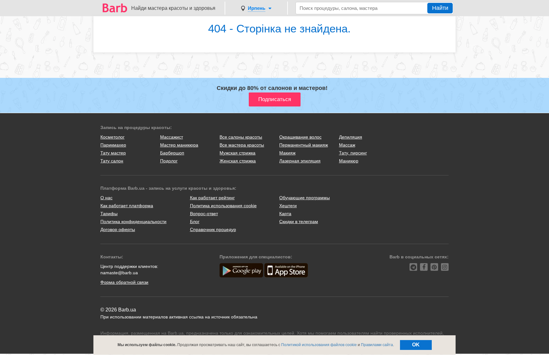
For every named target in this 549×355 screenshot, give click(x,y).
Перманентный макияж (303, 144)
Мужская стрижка (237, 152)
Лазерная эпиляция (300, 160)
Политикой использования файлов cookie (319, 345)
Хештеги (288, 205)
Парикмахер (113, 144)
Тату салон (111, 160)
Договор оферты (117, 229)
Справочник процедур (213, 229)
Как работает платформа (126, 205)
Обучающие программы (304, 197)
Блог (195, 221)
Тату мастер (113, 152)
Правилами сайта (377, 345)
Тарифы (109, 213)
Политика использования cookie (223, 205)
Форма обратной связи (124, 282)
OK (416, 344)
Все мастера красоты (242, 144)
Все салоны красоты (241, 137)
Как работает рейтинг (212, 197)
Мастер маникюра (179, 144)
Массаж (347, 144)
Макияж (287, 152)
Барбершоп (172, 152)
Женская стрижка (238, 160)
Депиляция (350, 137)
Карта (285, 213)
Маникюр (348, 160)
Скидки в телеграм (298, 221)
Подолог (169, 160)
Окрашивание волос (300, 137)
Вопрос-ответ (204, 213)
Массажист (171, 137)
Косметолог (112, 137)
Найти (440, 8)
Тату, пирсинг (353, 152)
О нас (106, 197)
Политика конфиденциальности (133, 221)
